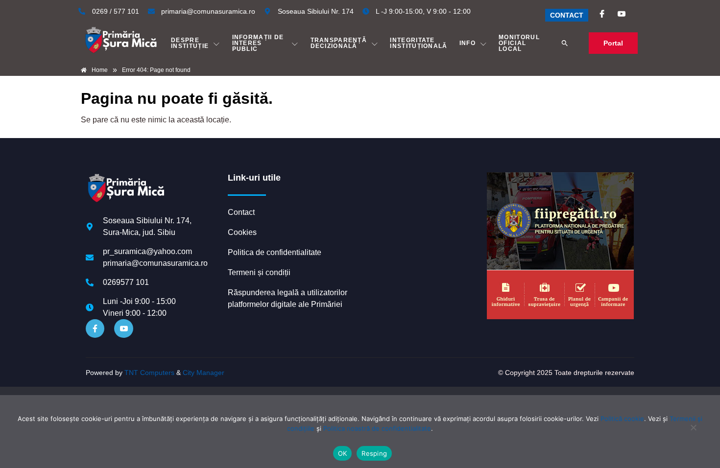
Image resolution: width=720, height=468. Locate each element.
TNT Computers (149, 372)
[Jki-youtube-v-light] (123, 328)
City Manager (203, 372)
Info (467, 43)
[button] (564, 43)
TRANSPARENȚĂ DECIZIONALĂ (339, 43)
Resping (374, 453)
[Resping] (693, 432)
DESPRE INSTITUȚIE (190, 43)
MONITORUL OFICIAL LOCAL (519, 43)
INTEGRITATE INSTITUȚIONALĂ (418, 43)
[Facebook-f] (95, 328)
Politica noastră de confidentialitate (377, 428)
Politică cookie (622, 418)
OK (342, 453)
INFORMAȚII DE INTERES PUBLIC (258, 43)
